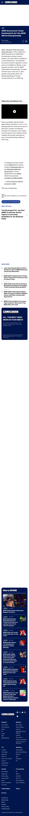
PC (16, 760)
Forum (3, 793)
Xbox (17, 756)
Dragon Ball (4, 774)
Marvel (3, 729)
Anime (3, 769)
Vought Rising (4, 763)
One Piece (4, 784)
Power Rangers (20, 780)
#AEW (10, 165)
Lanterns (3, 760)
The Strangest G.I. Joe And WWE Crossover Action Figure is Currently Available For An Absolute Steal (12, 214)
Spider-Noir (4, 754)
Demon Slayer (5, 776)
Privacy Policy (6, 337)
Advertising (4, 800)
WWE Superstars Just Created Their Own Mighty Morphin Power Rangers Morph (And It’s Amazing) (10, 696)
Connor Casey (5, 40)
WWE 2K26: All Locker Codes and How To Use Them (10, 634)
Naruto (3, 780)
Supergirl (18, 729)
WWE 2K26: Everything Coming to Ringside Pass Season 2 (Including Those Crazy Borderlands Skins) (15, 285)
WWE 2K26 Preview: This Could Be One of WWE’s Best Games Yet (10, 683)
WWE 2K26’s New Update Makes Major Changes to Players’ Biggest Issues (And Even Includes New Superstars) (15, 294)
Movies (18, 722)
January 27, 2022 (10, 184)
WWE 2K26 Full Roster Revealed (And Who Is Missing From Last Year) (10, 672)
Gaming (5, 608)
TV (2, 747)
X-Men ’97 (4, 756)
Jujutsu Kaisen (5, 778)
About (3, 802)
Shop (18, 788)
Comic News (4, 724)
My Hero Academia (6, 782)
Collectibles (5, 788)
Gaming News (19, 750)
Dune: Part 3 (19, 737)
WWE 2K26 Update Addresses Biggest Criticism (13, 611)
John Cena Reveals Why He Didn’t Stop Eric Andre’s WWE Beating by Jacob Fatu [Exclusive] (15, 269)
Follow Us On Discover (10, 201)
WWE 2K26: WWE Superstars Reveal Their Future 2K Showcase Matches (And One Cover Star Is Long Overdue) (10, 658)
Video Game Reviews (21, 752)
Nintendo (18, 754)
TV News (3, 750)
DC (2, 731)
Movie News (19, 724)
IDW (2, 735)
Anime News (4, 771)
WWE (3, 28)
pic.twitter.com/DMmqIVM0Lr (13, 178)
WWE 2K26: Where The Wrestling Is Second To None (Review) (9, 645)
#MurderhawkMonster (14, 169)
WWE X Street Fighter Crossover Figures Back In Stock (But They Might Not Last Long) (15, 303)
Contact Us (4, 797)
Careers (3, 804)
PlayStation (19, 758)
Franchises (20, 769)
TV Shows (6, 690)
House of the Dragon (6, 758)
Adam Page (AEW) (5, 195)
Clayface (18, 735)
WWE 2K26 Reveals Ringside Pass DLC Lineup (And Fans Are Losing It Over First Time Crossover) (10, 622)
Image (3, 733)
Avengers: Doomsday (21, 739)
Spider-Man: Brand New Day (20, 732)
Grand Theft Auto (20, 782)
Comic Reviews (5, 727)
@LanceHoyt (8, 171)
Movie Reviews (19, 727)
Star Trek (18, 778)
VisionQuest (4, 765)
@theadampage (16, 167)
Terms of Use (10, 336)
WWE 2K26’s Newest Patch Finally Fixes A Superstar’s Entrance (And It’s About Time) (16, 277)
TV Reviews (4, 752)
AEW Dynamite (13, 195)
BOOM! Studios (5, 738)
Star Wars (18, 776)
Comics (4, 722)
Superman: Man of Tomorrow (20, 742)
